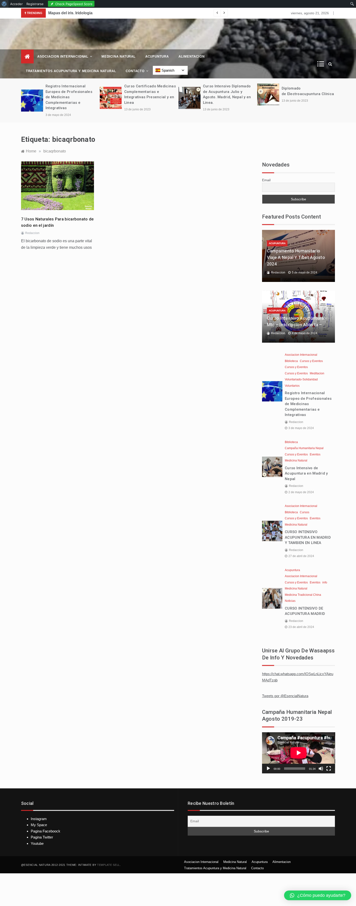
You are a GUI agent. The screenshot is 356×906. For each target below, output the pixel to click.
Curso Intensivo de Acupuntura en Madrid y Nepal (306, 473)
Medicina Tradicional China (303, 594)
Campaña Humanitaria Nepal (304, 448)
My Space (39, 825)
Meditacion (317, 373)
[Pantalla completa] (328, 768)
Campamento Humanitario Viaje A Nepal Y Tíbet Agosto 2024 (296, 257)
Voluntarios (292, 385)
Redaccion (32, 233)
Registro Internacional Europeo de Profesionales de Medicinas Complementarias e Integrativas (69, 97)
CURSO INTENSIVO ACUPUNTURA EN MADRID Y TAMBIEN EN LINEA (308, 537)
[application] (298, 752)
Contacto (135, 71)
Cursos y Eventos (311, 361)
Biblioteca (291, 361)
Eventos (315, 454)
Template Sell (108, 864)
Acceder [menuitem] (16, 4)
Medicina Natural (118, 56)
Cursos (304, 512)
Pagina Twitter (42, 837)
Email (266, 180)
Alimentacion (191, 56)
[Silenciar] (320, 768)
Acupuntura (157, 56)
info (324, 582)
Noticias (290, 601)
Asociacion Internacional (62, 56)
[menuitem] (4, 4)
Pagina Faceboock (45, 831)
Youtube (37, 843)
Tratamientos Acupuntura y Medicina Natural (71, 71)
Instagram (39, 819)
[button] (317, 895)
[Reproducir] (268, 768)
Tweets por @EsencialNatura (285, 696)
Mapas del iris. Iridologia (70, 13)
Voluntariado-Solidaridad (301, 379)
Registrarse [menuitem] (35, 4)
